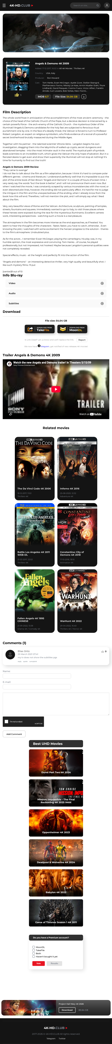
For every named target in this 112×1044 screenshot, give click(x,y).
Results (54, 963)
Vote (38, 963)
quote (25, 661)
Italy (53, 73)
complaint (33, 661)
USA (48, 73)
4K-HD (20, 5)
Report (82, 340)
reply (19, 661)
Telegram (44, 346)
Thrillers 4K (79, 68)
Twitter (62, 1038)
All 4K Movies (65, 68)
